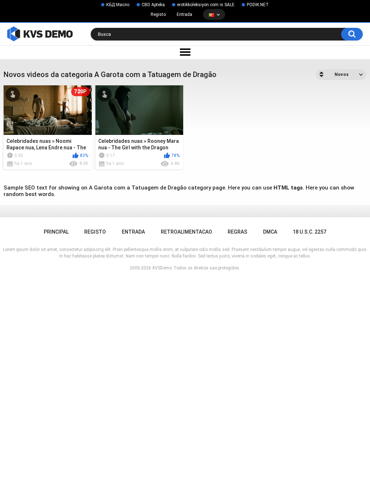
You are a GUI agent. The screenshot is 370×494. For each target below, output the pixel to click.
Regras (237, 232)
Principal (56, 232)
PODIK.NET (258, 4)
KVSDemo (162, 268)
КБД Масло (117, 4)
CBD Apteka (153, 4)
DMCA (270, 232)
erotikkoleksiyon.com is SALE (206, 4)
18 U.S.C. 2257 (309, 232)
